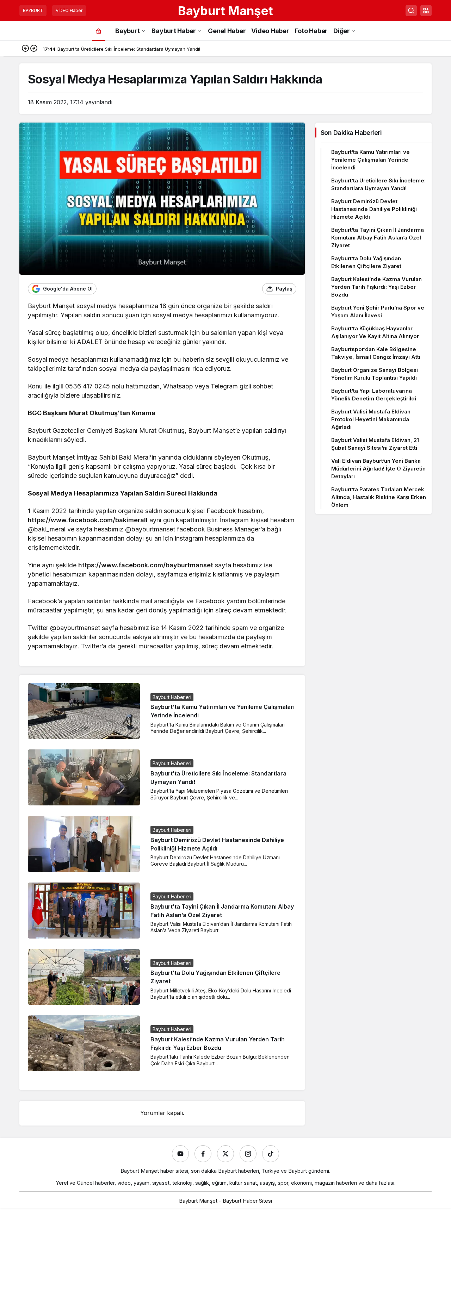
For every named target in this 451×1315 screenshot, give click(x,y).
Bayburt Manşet (225, 10)
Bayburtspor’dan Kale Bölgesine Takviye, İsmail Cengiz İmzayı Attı (375, 353)
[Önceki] (25, 49)
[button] (426, 10)
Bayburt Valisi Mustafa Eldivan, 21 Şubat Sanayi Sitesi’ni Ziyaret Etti (375, 444)
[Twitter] (225, 1153)
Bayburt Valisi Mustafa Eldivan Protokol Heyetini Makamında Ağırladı (370, 419)
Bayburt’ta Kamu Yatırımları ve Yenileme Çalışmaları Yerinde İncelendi (370, 160)
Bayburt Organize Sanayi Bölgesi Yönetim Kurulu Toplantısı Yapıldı (374, 374)
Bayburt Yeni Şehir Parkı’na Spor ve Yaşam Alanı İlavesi (377, 311)
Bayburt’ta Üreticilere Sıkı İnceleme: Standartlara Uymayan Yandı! (378, 184)
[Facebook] (202, 1153)
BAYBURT (33, 10)
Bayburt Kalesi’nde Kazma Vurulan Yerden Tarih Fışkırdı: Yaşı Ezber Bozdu (376, 287)
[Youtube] (180, 1153)
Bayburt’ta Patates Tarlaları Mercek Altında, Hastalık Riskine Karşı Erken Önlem (378, 497)
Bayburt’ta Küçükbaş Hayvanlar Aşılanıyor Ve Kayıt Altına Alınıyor (375, 332)
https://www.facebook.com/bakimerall (88, 520)
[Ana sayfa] (98, 31)
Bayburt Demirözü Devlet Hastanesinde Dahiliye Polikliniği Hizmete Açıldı (374, 209)
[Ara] (411, 10)
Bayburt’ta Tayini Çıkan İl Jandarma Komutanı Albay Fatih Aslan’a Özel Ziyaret (377, 237)
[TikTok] (270, 1153)
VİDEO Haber (69, 10)
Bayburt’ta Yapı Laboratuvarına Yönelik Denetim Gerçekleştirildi (373, 394)
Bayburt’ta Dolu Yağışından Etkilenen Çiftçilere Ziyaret (366, 262)
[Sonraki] (34, 49)
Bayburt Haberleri (172, 697)
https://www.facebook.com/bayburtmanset (145, 565)
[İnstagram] (248, 1153)
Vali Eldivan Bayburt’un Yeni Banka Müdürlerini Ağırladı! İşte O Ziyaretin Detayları (378, 468)
